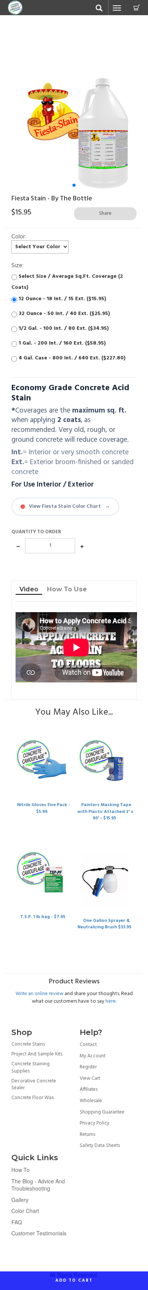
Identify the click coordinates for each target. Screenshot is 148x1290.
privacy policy (94, 1123)
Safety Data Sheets (100, 1146)
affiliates (89, 1089)
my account (92, 1056)
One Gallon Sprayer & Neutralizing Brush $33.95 (104, 924)
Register (88, 1067)
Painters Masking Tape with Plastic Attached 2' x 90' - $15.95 (105, 811)
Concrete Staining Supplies (30, 1067)
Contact (88, 1045)
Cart (136, 7)
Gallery (19, 1199)
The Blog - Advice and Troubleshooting (38, 1184)
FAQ (16, 1222)
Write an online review (39, 994)
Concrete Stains (28, 1044)
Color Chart (25, 1210)
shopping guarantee (102, 1112)
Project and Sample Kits (36, 1054)
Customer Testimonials (38, 1233)
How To (20, 1169)
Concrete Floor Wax (32, 1098)
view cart (90, 1078)
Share (105, 213)
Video (28, 589)
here (110, 1001)
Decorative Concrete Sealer (33, 1084)
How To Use (67, 589)
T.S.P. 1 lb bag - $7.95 (42, 917)
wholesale (91, 1101)
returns (87, 1135)
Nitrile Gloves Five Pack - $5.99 (43, 808)
